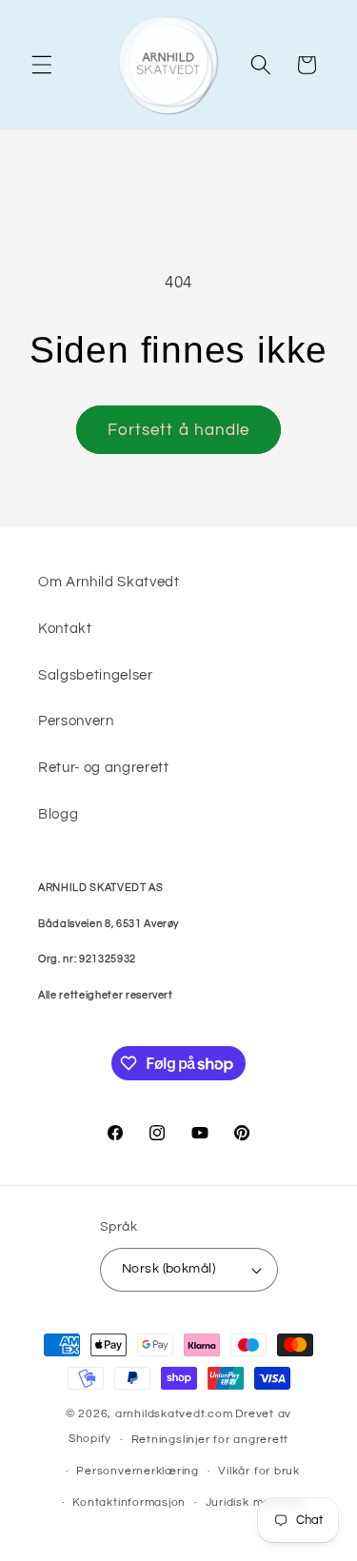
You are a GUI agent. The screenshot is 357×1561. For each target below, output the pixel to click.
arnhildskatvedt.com (174, 1414)
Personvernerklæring (137, 1471)
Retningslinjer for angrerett (210, 1439)
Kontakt (65, 628)
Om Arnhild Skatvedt (109, 581)
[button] (42, 65)
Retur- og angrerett (103, 767)
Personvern (76, 720)
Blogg (58, 813)
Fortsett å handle (179, 430)
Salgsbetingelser (95, 674)
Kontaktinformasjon (129, 1502)
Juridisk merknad (255, 1502)
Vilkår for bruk (259, 1471)
